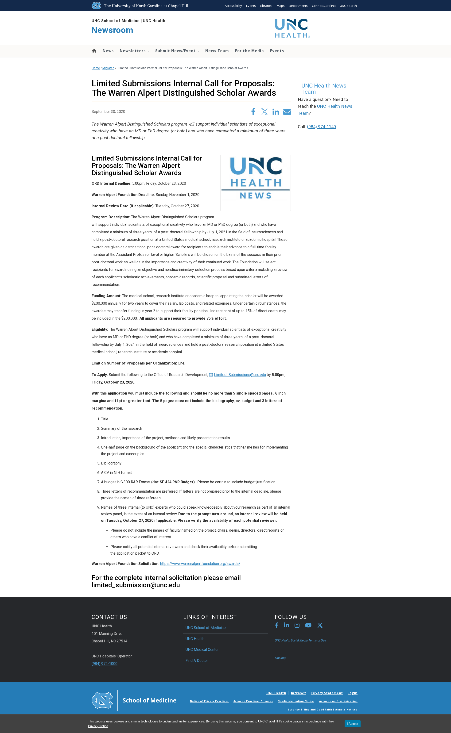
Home (94, 50)
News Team (217, 50)
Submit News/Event (176, 50)
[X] (320, 626)
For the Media (249, 50)
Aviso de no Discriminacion (338, 701)
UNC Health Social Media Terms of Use (300, 640)
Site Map (280, 658)
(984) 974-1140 (321, 126)
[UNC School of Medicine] (134, 700)
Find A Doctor (197, 660)
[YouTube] (308, 626)
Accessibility (233, 6)
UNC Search (348, 6)
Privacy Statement (327, 693)
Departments (298, 6)
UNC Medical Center (202, 649)
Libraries (266, 6)
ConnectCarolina (324, 6)
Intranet (298, 693)
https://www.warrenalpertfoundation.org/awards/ (200, 563)
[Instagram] (297, 626)
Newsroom (112, 30)
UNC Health (154, 21)
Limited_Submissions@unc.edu (240, 374)
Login (353, 693)
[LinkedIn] (286, 626)
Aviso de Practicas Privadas (253, 701)
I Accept (352, 723)
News (108, 50)
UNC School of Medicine (116, 21)
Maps (281, 6)
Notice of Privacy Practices (209, 701)
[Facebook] (276, 626)
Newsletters (133, 50)
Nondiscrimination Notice (296, 701)
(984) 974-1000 (104, 663)
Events (251, 6)
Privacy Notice (98, 726)
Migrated (108, 68)
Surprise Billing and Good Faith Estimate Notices (322, 709)
